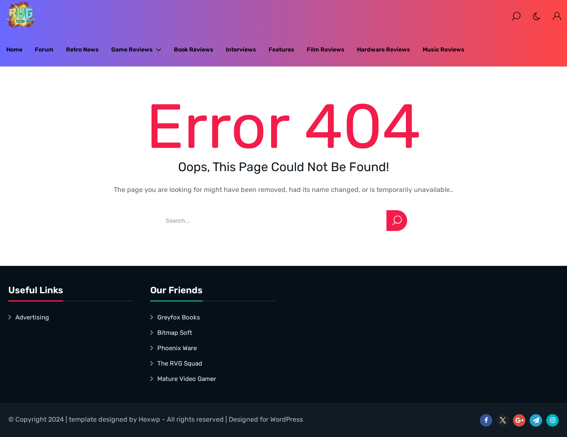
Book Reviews (193, 49)
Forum (44, 49)
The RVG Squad (179, 363)
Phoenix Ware (177, 348)
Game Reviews (132, 49)
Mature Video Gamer (186, 379)
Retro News (82, 49)
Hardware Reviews (383, 49)
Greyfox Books (178, 317)
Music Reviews (443, 49)
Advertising (32, 317)
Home (14, 49)
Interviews (241, 49)
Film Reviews (326, 49)
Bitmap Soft (174, 332)
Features (281, 49)
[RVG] (21, 16)
